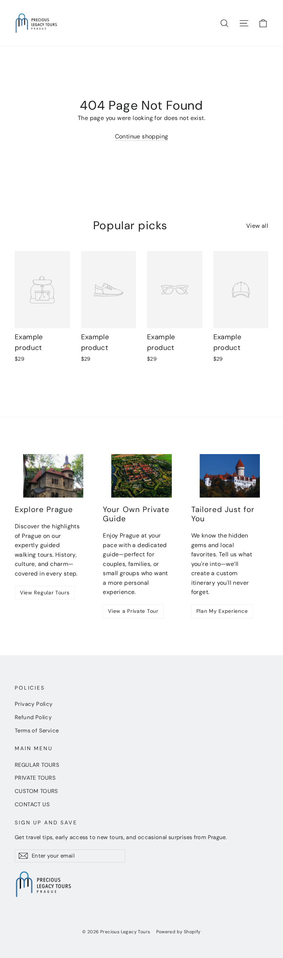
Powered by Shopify (178, 932)
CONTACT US (32, 804)
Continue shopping (141, 136)
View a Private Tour (133, 611)
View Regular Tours (45, 592)
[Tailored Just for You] (229, 476)
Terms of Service (37, 730)
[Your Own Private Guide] (141, 476)
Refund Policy (33, 717)
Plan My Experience (222, 611)
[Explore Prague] (53, 476)
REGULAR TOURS (37, 765)
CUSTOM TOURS (36, 791)
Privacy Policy (34, 704)
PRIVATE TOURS (35, 778)
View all (257, 226)
